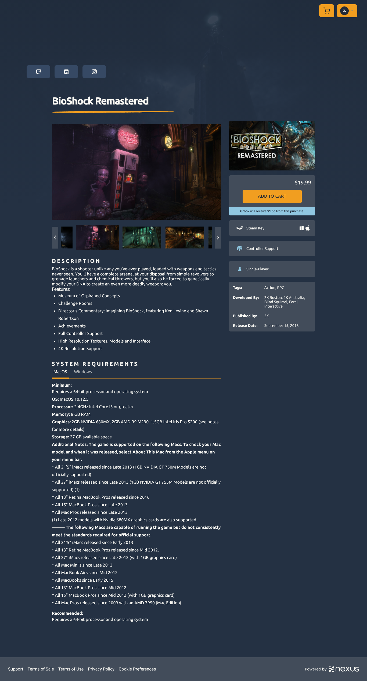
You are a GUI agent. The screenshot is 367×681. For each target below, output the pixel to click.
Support (15, 669)
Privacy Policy (101, 669)
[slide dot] (97, 237)
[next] (218, 238)
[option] (136, 172)
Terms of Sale (40, 669)
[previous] (55, 238)
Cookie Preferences (137, 669)
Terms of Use (71, 669)
